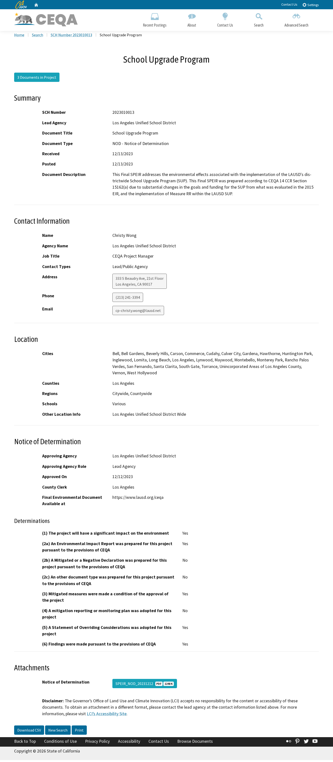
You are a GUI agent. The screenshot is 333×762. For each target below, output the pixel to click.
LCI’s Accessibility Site (107, 713)
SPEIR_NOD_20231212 (144, 683)
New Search (58, 730)
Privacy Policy (97, 741)
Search (259, 25)
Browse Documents (195, 741)
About (191, 25)
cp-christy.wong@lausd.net (138, 310)
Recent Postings (154, 25)
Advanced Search (296, 25)
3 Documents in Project (36, 77)
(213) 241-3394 (128, 297)
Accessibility (129, 741)
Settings (313, 5)
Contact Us (289, 4)
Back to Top (25, 741)
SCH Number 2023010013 (71, 34)
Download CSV (29, 730)
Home (19, 34)
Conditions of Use (60, 741)
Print (79, 730)
